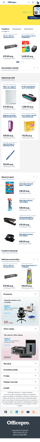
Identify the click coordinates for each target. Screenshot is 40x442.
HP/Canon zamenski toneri (10, 34)
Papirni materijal (26, 113)
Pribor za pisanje (31, 182)
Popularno (5, 29)
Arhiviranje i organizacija (9, 84)
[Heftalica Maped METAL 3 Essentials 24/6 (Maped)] (11, 221)
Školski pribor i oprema (27, 264)
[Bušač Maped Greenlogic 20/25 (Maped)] (11, 238)
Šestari (23, 263)
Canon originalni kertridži (28, 34)
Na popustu (17, 29)
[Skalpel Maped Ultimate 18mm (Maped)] (11, 204)
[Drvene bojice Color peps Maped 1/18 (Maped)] (11, 187)
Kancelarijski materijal (25, 199)
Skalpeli (33, 199)
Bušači (21, 232)
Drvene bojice (22, 182)
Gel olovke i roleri (7, 142)
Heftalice (21, 215)
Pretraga (29, 2)
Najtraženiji (28, 29)
